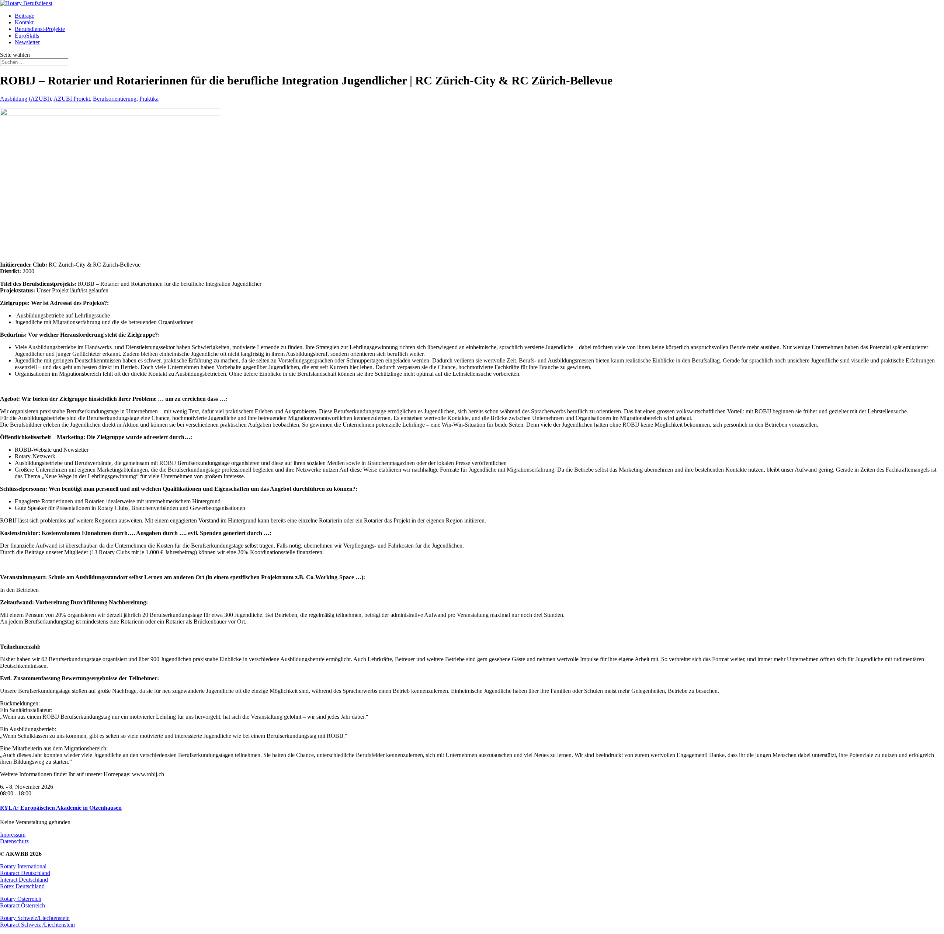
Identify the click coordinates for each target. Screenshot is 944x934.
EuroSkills (27, 35)
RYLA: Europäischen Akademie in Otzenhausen (61, 808)
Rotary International (23, 866)
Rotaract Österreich (22, 905)
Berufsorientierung (114, 99)
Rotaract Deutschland (25, 873)
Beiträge (24, 16)
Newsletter (27, 42)
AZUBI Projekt (71, 99)
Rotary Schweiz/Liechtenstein (35, 918)
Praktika (149, 99)
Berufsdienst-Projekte (40, 29)
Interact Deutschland (24, 879)
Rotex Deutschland (22, 886)
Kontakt (24, 22)
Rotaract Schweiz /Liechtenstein (37, 924)
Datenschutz (14, 841)
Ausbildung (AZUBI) (25, 99)
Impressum (12, 834)
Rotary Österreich (20, 899)
